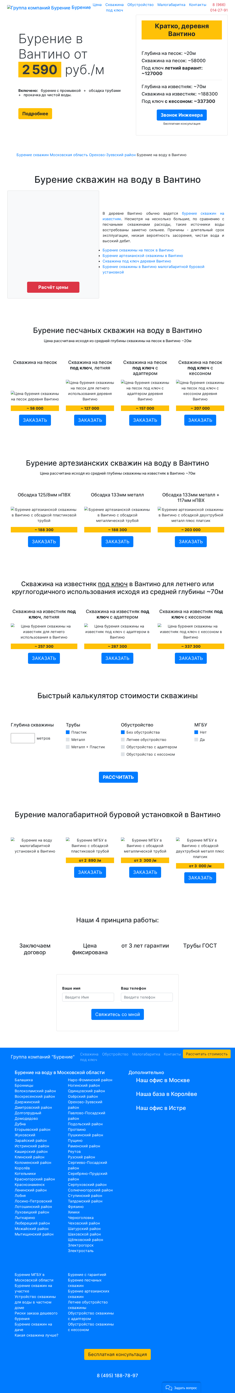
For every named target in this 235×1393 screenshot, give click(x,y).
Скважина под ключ (114, 7)
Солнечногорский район (90, 1190)
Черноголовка (81, 1217)
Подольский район (85, 1124)
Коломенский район (33, 1162)
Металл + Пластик (88, 747)
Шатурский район (84, 1228)
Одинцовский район (86, 1091)
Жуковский (25, 1135)
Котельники (25, 1173)
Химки (74, 1212)
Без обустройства (143, 732)
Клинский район (29, 1157)
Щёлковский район (85, 1239)
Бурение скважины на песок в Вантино (138, 250)
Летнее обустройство (146, 739)
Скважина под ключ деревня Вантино (137, 261)
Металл (78, 739)
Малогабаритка (171, 4)
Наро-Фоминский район (90, 1080)
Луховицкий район (32, 1212)
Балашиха (24, 1080)
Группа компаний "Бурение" (43, 1057)
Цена (97, 4)
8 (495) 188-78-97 (117, 1375)
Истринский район (32, 1146)
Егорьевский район (32, 1129)
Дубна (20, 1124)
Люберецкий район (32, 1223)
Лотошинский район (33, 1206)
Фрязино (76, 1206)
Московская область (69, 154)
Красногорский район (35, 1179)
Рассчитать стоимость (207, 1054)
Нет (203, 732)
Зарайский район (31, 1140)
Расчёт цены (53, 287)
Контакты (197, 4)
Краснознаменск (30, 1184)
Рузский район (81, 1157)
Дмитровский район (33, 1107)
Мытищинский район (34, 1234)
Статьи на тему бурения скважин (52, 1267)
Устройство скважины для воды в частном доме (35, 1302)
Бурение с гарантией (87, 1274)
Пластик (79, 732)
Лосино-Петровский (33, 1201)
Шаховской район (84, 1234)
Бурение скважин (33, 154)
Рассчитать (118, 777)
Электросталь (81, 1250)
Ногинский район (84, 1085)
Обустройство (140, 4)
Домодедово (26, 1118)
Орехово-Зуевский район (112, 154)
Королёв (22, 1168)
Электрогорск (81, 1245)
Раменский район (84, 1146)
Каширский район (31, 1151)
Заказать (35, 420)
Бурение (78, 7)
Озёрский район (83, 1096)
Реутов (74, 1151)
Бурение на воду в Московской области (60, 1072)
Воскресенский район (35, 1096)
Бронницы (24, 1085)
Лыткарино (25, 1217)
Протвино (77, 1129)
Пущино (75, 1140)
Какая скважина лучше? (36, 1335)
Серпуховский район (87, 1184)
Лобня (20, 1195)
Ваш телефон (133, 988)
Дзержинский (27, 1102)
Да (202, 739)
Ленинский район (31, 1190)
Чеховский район (84, 1223)
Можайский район (31, 1228)
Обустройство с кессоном (150, 754)
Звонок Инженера (182, 115)
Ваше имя (71, 988)
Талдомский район (85, 1201)
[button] (181, 1387)
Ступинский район (85, 1195)
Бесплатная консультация (117, 1354)
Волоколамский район (35, 1091)
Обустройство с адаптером (151, 747)
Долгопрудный (28, 1113)
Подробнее (35, 113)
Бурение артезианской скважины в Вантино (143, 255)
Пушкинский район (85, 1135)
